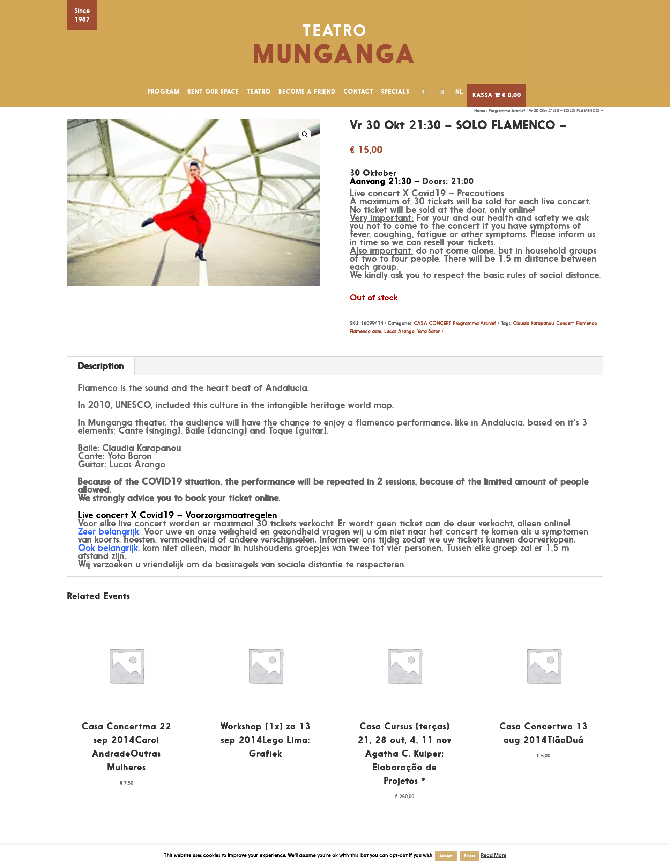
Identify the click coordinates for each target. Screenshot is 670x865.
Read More (493, 855)
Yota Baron (428, 331)
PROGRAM (164, 91)
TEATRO (259, 91)
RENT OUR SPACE (213, 91)
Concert (565, 323)
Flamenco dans (366, 331)
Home (479, 110)
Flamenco (586, 323)
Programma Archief (507, 110)
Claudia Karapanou (533, 323)
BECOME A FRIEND (307, 91)
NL (459, 91)
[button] (305, 134)
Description (101, 365)
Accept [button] (446, 855)
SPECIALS (395, 91)
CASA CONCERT (432, 323)
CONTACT (358, 91)
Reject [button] (469, 855)
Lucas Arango (399, 331)
